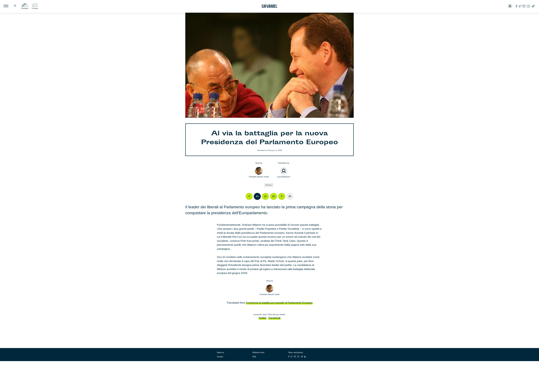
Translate (35, 8)
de (289, 196)
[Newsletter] (533, 6)
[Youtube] (528, 6)
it (15, 5)
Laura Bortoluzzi (283, 177)
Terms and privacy (295, 352)
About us (220, 352)
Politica (269, 185)
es (257, 196)
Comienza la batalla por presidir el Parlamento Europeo (279, 302)
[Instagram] (524, 6)
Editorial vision (258, 352)
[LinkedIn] (305, 356)
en (273, 196)
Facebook (274, 317)
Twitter (262, 317)
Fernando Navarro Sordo (259, 177)
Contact (220, 357)
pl (265, 196)
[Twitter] (520, 6)
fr (282, 196)
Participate (24, 8)
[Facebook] (516, 6)
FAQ (254, 357)
